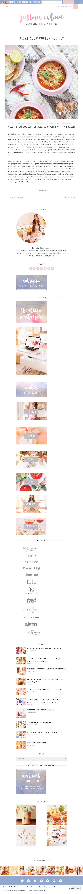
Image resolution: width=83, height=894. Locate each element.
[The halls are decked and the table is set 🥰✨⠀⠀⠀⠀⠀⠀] (41, 870)
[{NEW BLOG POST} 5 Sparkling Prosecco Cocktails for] (13, 870)
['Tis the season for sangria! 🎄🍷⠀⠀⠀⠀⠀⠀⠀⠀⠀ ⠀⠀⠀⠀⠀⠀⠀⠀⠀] (69, 870)
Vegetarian (60, 123)
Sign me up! (68, 2)
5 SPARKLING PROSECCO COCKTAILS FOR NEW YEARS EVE (44, 689)
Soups (48, 123)
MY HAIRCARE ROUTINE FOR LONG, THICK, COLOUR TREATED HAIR (46, 669)
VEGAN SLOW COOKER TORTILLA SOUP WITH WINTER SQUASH (41, 126)
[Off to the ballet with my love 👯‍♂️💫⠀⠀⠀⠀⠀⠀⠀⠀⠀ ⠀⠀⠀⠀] (60, 870)
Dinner (23, 123)
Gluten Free (35, 123)
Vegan (53, 123)
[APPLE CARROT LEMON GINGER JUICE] (57, 815)
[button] (41, 2)
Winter (68, 123)
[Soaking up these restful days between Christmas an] (23, 870)
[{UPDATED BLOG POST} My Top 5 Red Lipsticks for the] (78, 870)
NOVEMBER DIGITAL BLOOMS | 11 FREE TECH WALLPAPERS (44, 733)
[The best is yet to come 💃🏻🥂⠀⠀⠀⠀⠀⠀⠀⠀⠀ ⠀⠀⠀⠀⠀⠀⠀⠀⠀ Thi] (4, 870)
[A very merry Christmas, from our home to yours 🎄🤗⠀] (32, 870)
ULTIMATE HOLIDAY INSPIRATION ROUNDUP (40, 722)
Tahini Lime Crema (16, 179)
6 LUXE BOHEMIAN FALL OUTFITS (36, 743)
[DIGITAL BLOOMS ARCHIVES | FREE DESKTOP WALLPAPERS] (57, 836)
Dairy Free (16, 123)
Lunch (42, 123)
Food (28, 123)
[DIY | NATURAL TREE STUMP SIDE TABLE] (26, 815)
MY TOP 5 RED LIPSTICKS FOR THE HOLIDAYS (40, 710)
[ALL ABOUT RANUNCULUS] (26, 836)
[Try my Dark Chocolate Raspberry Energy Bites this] (50, 870)
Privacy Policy (42, 890)
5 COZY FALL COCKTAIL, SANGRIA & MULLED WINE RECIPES (44, 648)
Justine (21, 198)
